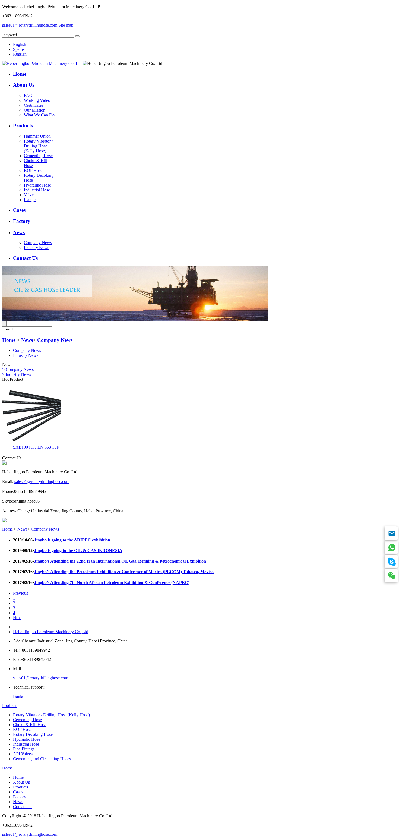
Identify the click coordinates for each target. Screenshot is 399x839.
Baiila (18, 696)
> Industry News (16, 374)
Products (23, 125)
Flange (30, 199)
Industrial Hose (37, 190)
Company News (38, 242)
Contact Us (25, 258)
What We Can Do (39, 115)
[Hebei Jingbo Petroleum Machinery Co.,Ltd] (42, 63)
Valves (29, 195)
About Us (23, 85)
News (19, 232)
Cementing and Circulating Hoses (42, 758)
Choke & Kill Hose (29, 724)
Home (19, 74)
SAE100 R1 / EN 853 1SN (36, 447)
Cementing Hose (38, 155)
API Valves (23, 754)
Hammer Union (37, 136)
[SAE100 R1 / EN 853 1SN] (31, 441)
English (19, 44)
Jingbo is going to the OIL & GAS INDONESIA (78, 550)
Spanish (20, 49)
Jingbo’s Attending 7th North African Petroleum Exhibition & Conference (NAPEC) (111, 582)
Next (17, 617)
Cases (19, 210)
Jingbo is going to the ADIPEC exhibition (72, 540)
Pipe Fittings (23, 749)
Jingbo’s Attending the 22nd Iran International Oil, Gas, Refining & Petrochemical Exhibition (120, 561)
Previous (20, 593)
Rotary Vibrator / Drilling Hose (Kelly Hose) (38, 146)
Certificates (33, 105)
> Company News (18, 369)
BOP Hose (33, 170)
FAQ (28, 95)
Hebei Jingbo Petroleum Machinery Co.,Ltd (50, 631)
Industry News (36, 247)
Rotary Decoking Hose (33, 734)
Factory (21, 221)
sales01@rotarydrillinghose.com (29, 25)
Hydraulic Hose (37, 185)
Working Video (37, 100)
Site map (65, 25)
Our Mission (34, 110)
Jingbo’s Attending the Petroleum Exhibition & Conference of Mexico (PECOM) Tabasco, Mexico (124, 571)
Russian (20, 54)
